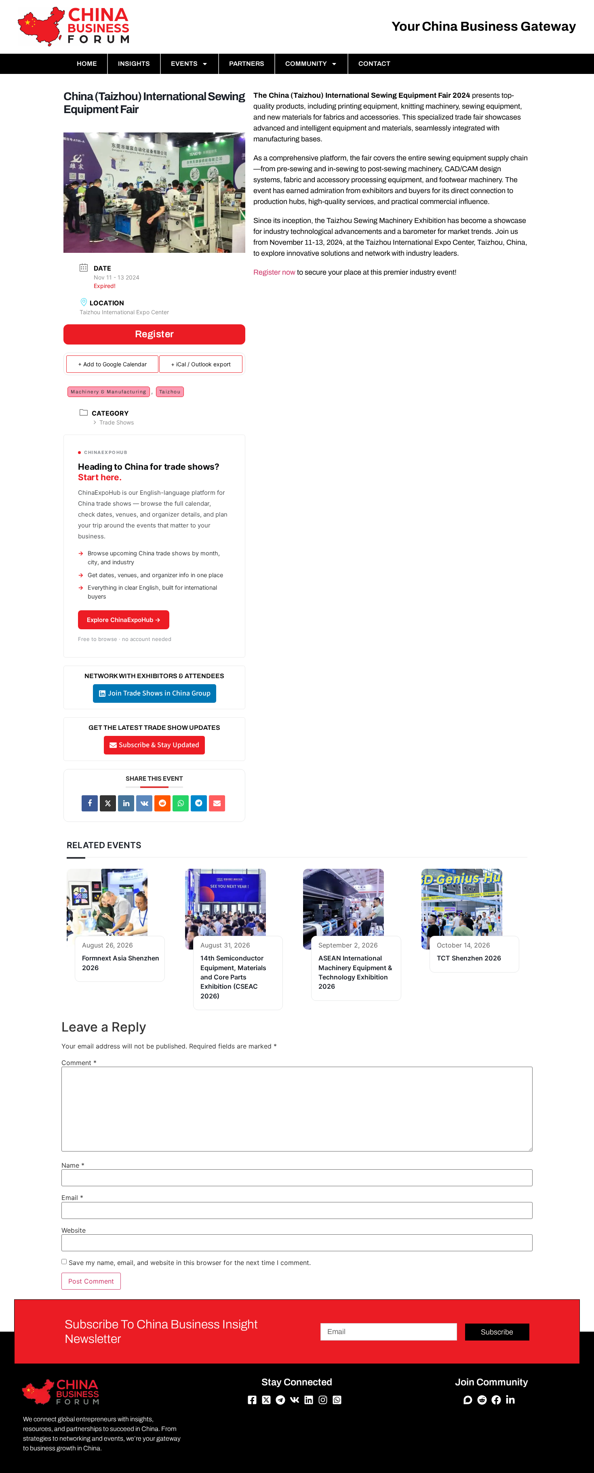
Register (154, 334)
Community (306, 63)
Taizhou (170, 392)
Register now (274, 272)
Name (72, 1165)
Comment (79, 1062)
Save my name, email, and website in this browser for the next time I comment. (190, 1262)
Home (87, 63)
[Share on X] (108, 803)
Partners (246, 63)
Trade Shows (116, 422)
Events (184, 63)
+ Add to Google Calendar (112, 364)
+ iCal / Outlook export (201, 364)
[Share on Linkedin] (126, 803)
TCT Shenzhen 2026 (469, 958)
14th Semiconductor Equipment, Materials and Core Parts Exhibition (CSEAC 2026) (233, 977)
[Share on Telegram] (199, 803)
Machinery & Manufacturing (109, 392)
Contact (374, 63)
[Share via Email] (217, 803)
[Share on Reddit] (162, 803)
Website (73, 1230)
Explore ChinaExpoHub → (123, 620)
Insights (134, 63)
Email (72, 1197)
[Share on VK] (144, 803)
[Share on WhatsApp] (181, 803)
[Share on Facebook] (90, 803)
